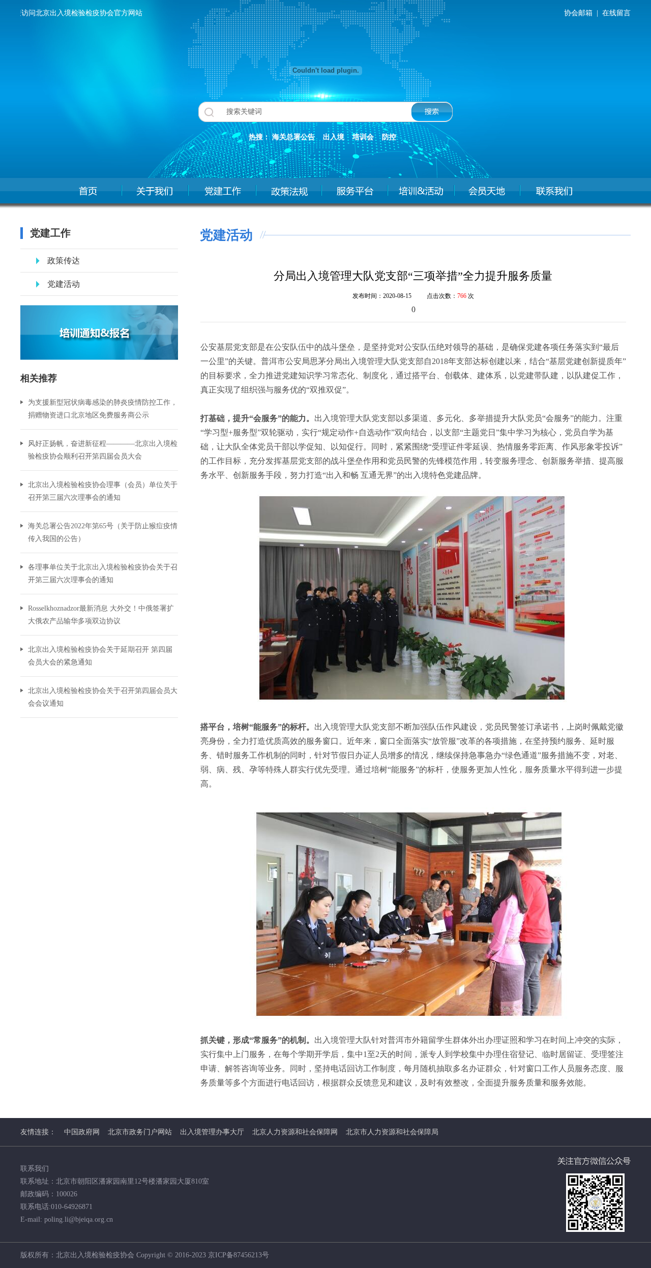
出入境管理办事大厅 (212, 1132)
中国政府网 (82, 1132)
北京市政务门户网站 (140, 1132)
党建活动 (63, 284)
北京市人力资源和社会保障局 (392, 1132)
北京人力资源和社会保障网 (295, 1132)
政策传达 (63, 260)
